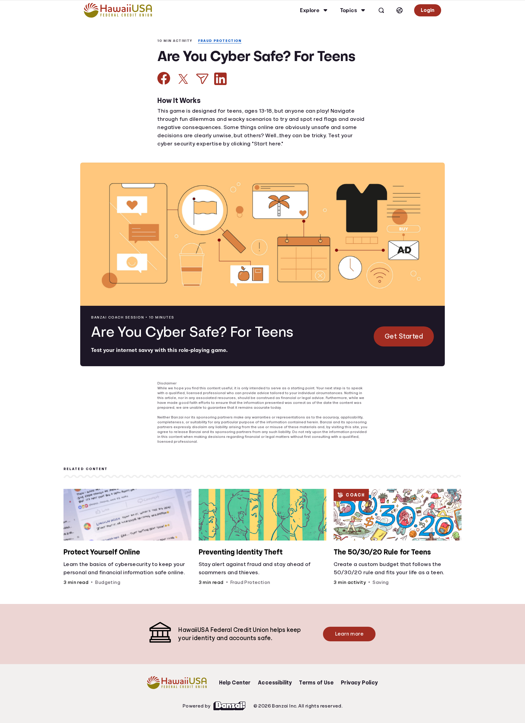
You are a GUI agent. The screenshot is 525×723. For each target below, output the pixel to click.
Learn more (347, 656)
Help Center (235, 705)
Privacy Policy (359, 705)
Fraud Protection (179, 47)
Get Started (403, 359)
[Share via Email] (202, 102)
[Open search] (380, 10)
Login (427, 10)
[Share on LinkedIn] (220, 102)
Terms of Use (316, 705)
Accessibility (274, 705)
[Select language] (398, 10)
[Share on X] (183, 102)
